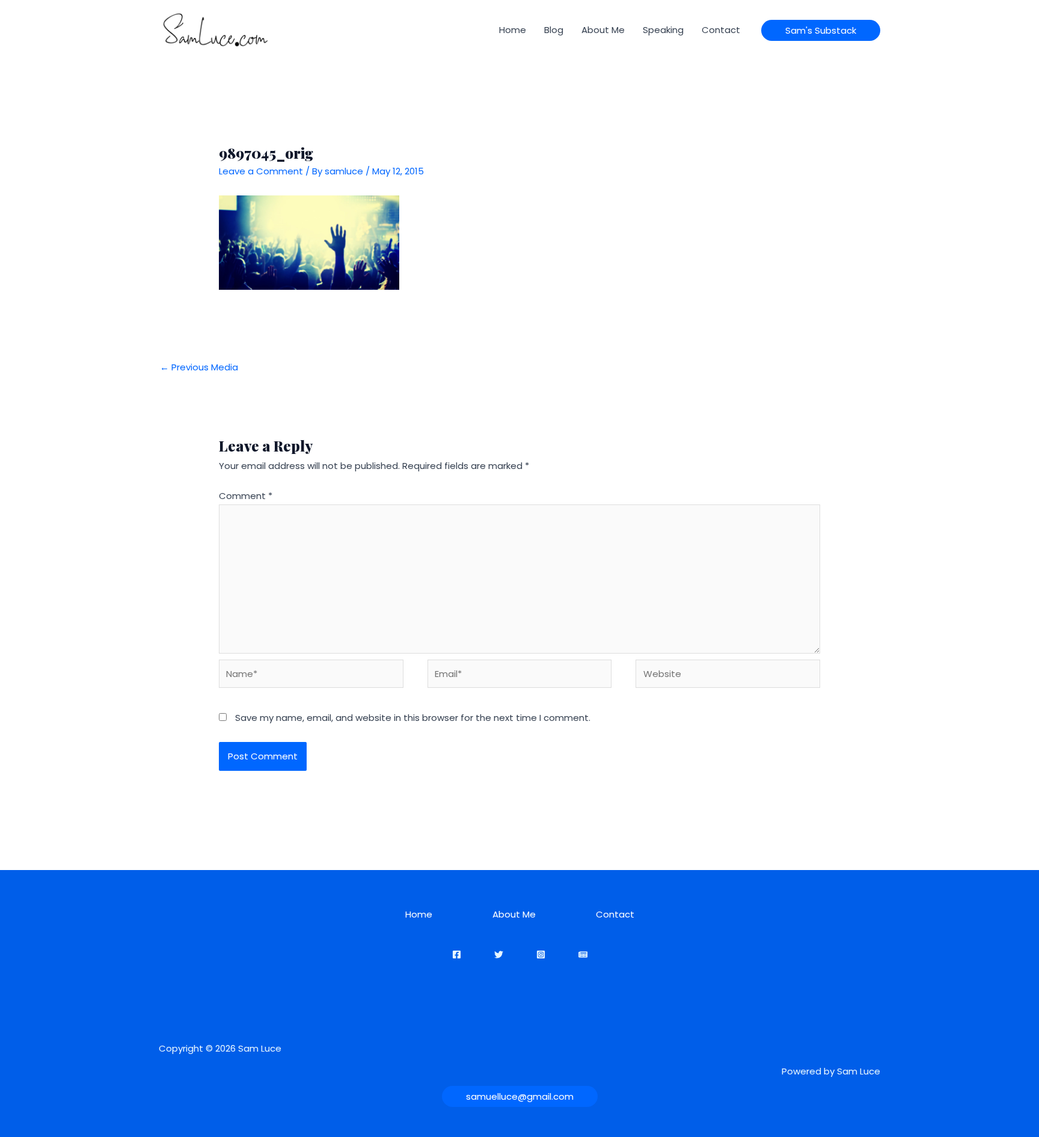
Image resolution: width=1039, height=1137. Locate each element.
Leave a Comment (261, 171)
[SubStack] (582, 954)
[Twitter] (498, 954)
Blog (553, 29)
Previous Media (199, 367)
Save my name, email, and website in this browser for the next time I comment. (412, 717)
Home (512, 29)
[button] (820, 30)
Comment (245, 495)
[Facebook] (456, 954)
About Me (603, 29)
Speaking (663, 29)
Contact (721, 29)
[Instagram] (540, 954)
